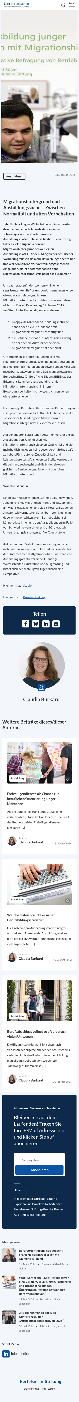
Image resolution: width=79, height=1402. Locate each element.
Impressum (48, 1388)
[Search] (63, 5)
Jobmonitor (6, 1353)
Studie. (27, 585)
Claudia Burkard (41, 699)
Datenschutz (31, 1388)
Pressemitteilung (34, 597)
